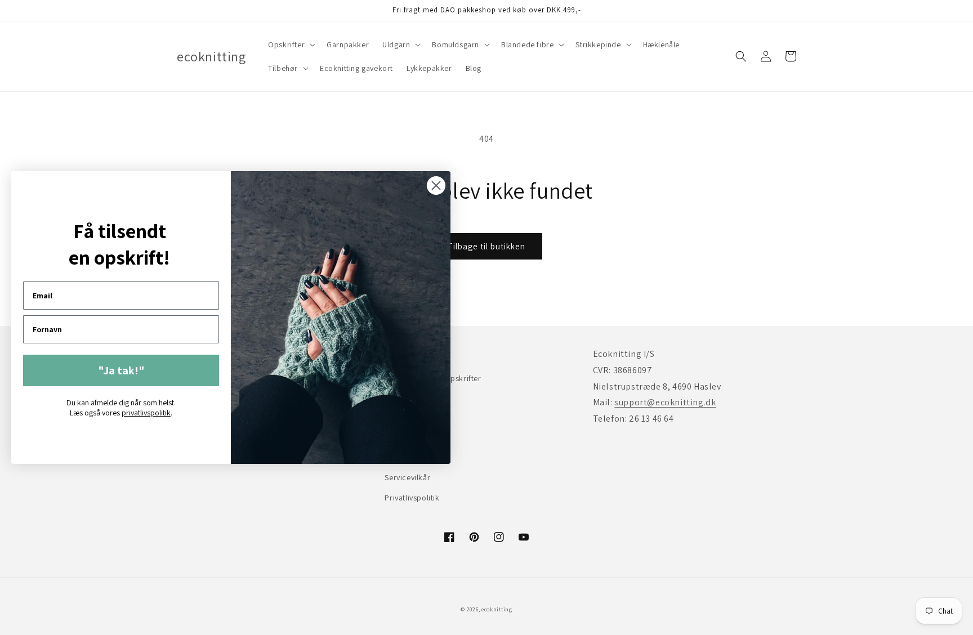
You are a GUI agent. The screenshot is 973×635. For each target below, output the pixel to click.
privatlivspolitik (146, 413)
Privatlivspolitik (412, 498)
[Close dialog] (436, 185)
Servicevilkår (407, 477)
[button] (290, 44)
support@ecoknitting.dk (665, 402)
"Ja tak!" (121, 370)
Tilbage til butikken (486, 246)
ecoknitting (496, 609)
